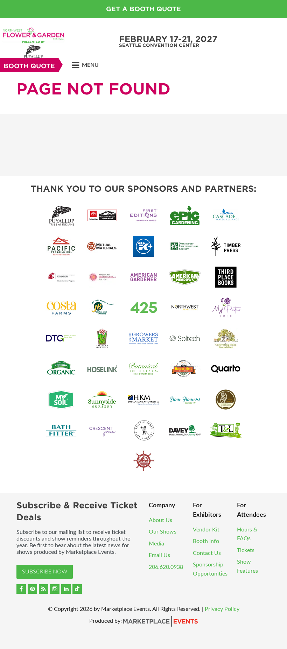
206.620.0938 (166, 567)
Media (156, 543)
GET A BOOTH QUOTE (143, 9)
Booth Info (206, 541)
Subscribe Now (44, 571)
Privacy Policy (222, 609)
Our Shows (162, 532)
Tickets (245, 550)
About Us (160, 520)
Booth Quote (29, 66)
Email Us (159, 555)
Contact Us (207, 553)
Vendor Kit (206, 529)
